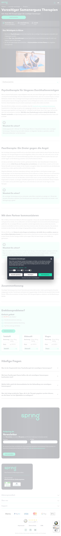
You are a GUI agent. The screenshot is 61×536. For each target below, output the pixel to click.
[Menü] (59, 521)
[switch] (56, 530)
